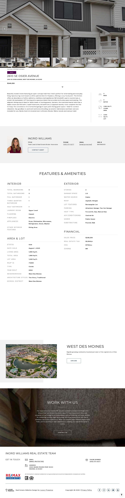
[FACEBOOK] (99, 490)
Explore (74, 361)
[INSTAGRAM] (104, 490)
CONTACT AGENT (38, 150)
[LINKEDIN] (108, 490)
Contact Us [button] (62, 432)
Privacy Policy (86, 490)
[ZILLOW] (117, 490)
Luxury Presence (46, 490)
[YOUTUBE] (113, 490)
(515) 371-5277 (68, 144)
